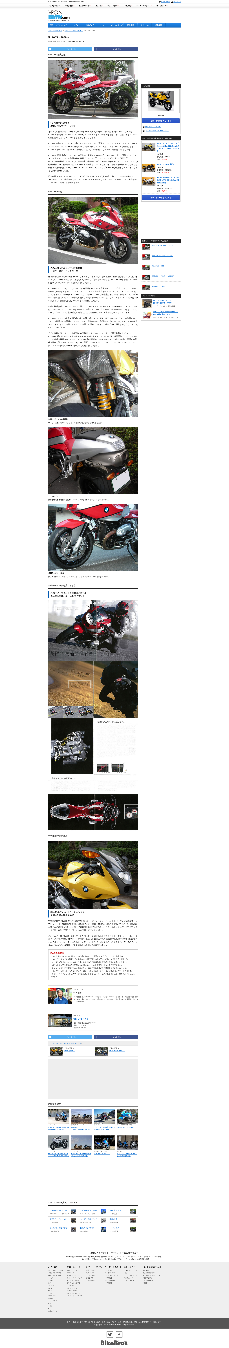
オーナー (103, 25)
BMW (50, 1290)
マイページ (177, 2)
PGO (49, 1308)
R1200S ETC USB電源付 (165, 164)
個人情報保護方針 (149, 1273)
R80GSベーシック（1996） (162, 256)
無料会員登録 (165, 2)
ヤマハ (50, 1280)
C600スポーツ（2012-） (102, 1154)
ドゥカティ (52, 1293)
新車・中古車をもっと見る (161, 198)
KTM (50, 1303)
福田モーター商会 (80, 1019)
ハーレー (51, 1288)
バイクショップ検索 (54, 1275)
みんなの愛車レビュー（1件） (157, 131)
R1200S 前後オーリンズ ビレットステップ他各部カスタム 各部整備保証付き (168, 180)
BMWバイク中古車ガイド (72, 1043)
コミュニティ (161, 6)
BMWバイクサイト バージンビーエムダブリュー (114, 1253)
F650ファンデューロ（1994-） (163, 246)
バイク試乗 (108, 1283)
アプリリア (52, 1296)
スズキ (50, 1283)
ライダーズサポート (143, 6)
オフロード (70, 1285)
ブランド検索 (112, 6)
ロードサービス (110, 1273)
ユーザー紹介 (90, 1280)
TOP (51, 25)
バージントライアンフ (74, 1296)
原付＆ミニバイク (73, 1275)
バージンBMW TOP (56, 1043)
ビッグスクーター (73, 1280)
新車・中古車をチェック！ (161, 121)
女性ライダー (90, 1278)
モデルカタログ (61, 25)
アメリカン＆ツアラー (74, 1283)
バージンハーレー (73, 1288)
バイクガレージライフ (112, 1275)
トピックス (145, 25)
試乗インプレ (90, 1270)
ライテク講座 (90, 1275)
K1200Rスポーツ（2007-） (126, 1127)
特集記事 (158, 25)
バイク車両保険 (110, 1280)
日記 (125, 1273)
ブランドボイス (129, 1280)
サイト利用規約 (148, 1280)
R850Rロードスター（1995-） (163, 276)
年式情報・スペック (153, 127)
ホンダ (50, 1278)
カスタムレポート (130, 1278)
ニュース (98, 6)
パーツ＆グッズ (116, 25)
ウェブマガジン (84, 6)
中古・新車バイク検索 (55, 1270)
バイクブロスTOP (54, 6)
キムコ (50, 1306)
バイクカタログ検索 (54, 1273)
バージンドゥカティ (73, 1293)
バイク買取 (127, 6)
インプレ (75, 25)
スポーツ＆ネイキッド (74, 1278)
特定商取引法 (147, 1278)
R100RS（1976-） (159, 286)
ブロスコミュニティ (130, 1270)
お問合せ (146, 1283)
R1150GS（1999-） (159, 266)
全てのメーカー (53, 1311)
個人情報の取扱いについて (151, 1275)
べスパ (50, 1298)
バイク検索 (69, 6)
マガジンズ (70, 1273)
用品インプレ (90, 1273)
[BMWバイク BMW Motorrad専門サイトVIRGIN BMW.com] (61, 15)
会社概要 (146, 1270)
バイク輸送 (108, 1278)
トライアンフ (52, 1301)
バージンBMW (72, 1290)
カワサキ (51, 1285)
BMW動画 (130, 25)
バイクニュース (72, 1270)
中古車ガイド (89, 25)
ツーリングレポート (130, 1275)
